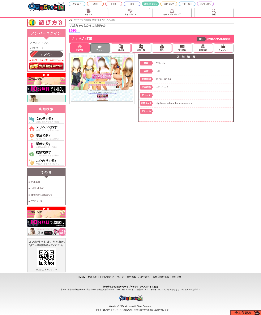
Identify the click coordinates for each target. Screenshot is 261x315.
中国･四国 (187, 3)
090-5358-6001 (219, 39)
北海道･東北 (150, 3)
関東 (113, 3)
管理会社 (176, 276)
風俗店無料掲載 (161, 276)
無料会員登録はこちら (46, 66)
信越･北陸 (169, 3)
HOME (81, 276)
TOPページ (36, 201)
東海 (132, 3)
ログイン (46, 54)
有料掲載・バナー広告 (138, 276)
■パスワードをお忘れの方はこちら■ (46, 60)
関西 (95, 3)
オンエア (77, 3)
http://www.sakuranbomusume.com (174, 103)
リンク (120, 276)
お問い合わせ (37, 188)
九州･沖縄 (205, 3)
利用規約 (35, 182)
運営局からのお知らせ (41, 195)
